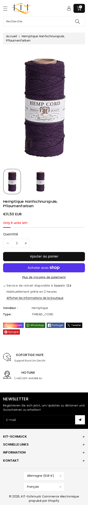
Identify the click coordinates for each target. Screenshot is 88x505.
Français (33, 487)
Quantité (10, 234)
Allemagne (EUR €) (40, 476)
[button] (7, 8)
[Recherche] (77, 21)
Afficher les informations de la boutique (35, 298)
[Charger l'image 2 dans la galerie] (40, 181)
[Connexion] (68, 8)
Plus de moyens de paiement (44, 277)
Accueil (11, 36)
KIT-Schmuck (31, 496)
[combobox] (44, 21)
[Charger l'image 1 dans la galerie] (12, 181)
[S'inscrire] (80, 419)
